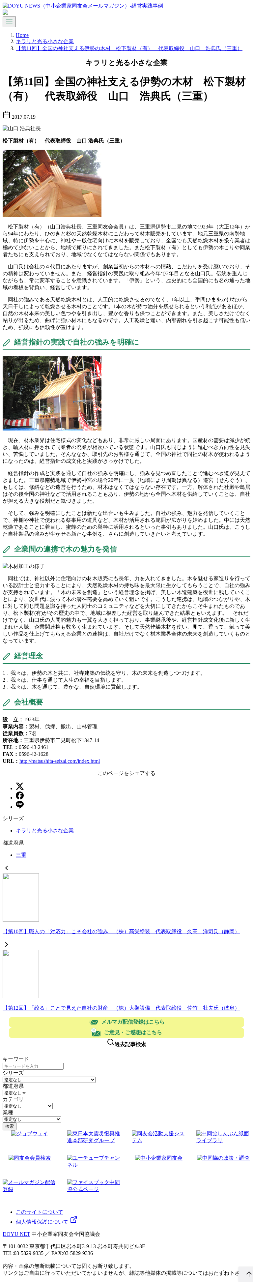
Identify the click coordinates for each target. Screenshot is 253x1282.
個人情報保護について (43, 1222)
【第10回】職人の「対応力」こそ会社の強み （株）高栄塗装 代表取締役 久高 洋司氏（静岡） (121, 931)
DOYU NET (16, 1234)
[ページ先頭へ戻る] (246, 1274)
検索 (9, 1126)
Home (22, 35)
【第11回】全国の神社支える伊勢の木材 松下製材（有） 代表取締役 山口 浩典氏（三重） (129, 48)
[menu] (9, 21)
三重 (21, 855)
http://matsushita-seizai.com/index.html (59, 761)
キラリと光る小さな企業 (45, 41)
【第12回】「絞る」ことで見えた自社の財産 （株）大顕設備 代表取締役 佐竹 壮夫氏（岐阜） (121, 1008)
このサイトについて (39, 1212)
